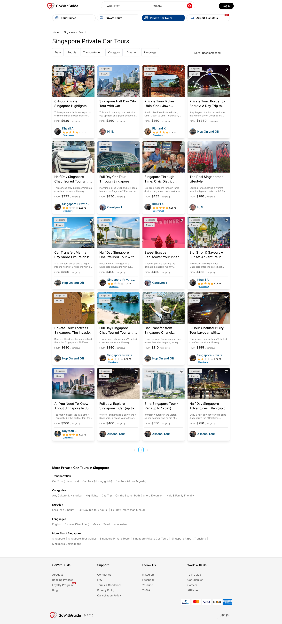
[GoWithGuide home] (62, 6)
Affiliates (192, 590)
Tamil (106, 524)
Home (56, 32)
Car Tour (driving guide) (97, 481)
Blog (55, 590)
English (56, 524)
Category (114, 52)
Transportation (92, 52)
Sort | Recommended (207, 52)
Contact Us (104, 574)
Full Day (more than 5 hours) (128, 509)
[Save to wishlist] (91, 69)
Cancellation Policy (109, 595)
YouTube (147, 585)
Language (150, 52)
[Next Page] (147, 449)
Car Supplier (195, 579)
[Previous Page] (134, 449)
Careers (192, 585)
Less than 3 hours (63, 509)
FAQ (99, 579)
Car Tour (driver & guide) (131, 481)
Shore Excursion (153, 495)
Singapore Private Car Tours (150, 538)
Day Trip (107, 495)
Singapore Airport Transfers (188, 538)
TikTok (146, 590)
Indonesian (120, 524)
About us (57, 574)
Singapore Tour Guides (82, 538)
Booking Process (62, 579)
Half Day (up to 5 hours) (93, 509)
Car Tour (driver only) (65, 481)
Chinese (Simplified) (76, 524)
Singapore (69, 32)
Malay (96, 524)
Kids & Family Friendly (180, 495)
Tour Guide (194, 574)
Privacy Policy (106, 590)
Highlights (92, 495)
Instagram (148, 574)
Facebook (148, 579)
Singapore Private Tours (115, 538)
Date (58, 52)
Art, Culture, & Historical (67, 495)
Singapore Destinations (66, 543)
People (72, 52)
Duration (132, 52)
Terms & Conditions (109, 585)
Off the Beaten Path (127, 495)
